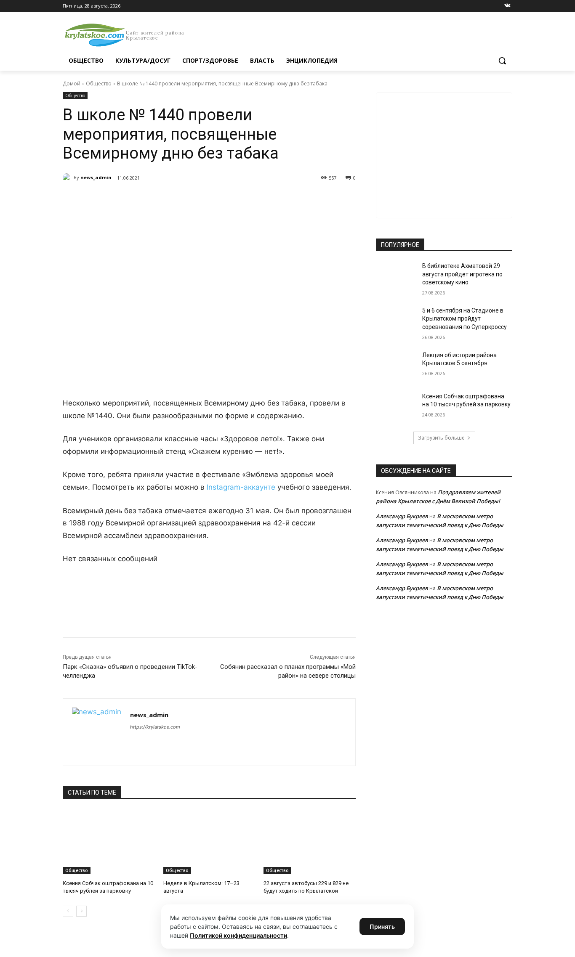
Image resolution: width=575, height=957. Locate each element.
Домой (71, 83)
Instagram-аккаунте (241, 487)
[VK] (140, 199)
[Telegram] (159, 199)
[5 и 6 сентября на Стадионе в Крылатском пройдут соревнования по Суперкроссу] (396, 321)
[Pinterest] (198, 199)
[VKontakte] (507, 6)
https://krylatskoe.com (155, 727)
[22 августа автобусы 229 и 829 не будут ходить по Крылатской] (310, 842)
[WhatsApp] (178, 199)
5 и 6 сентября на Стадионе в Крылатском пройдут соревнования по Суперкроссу (464, 318)
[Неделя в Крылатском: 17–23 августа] (209, 842)
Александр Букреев (402, 516)
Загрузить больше (441, 437)
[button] (502, 60)
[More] (218, 199)
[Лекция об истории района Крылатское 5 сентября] (396, 365)
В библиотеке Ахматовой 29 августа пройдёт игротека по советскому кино (462, 274)
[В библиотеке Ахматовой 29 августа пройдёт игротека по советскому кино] (396, 276)
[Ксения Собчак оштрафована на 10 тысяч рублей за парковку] (109, 842)
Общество (99, 83)
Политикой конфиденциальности (238, 935)
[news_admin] (68, 177)
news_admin (96, 177)
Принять (382, 926)
